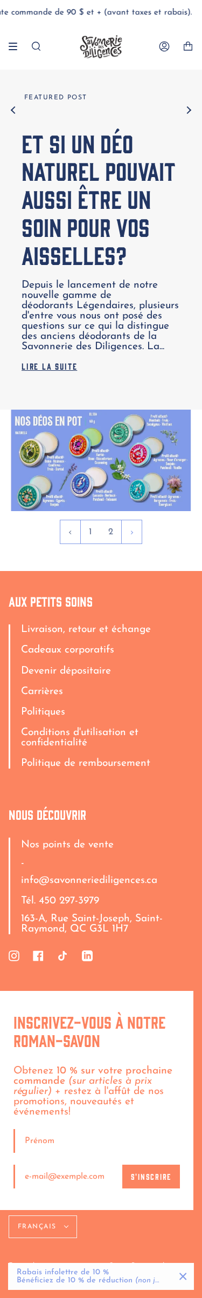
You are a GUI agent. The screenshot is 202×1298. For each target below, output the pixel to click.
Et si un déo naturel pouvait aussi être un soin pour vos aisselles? (99, 198)
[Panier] (188, 46)
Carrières (42, 692)
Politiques (43, 712)
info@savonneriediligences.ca (89, 880)
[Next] (188, 110)
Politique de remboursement (85, 763)
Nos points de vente (67, 845)
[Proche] (183, 1276)
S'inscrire (151, 1176)
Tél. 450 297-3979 (60, 901)
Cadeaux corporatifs (67, 650)
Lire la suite (49, 366)
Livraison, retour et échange (86, 629)
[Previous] (13, 110)
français (38, 1227)
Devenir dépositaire (66, 671)
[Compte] (164, 46)
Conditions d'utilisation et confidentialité (79, 738)
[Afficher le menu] (17, 46)
